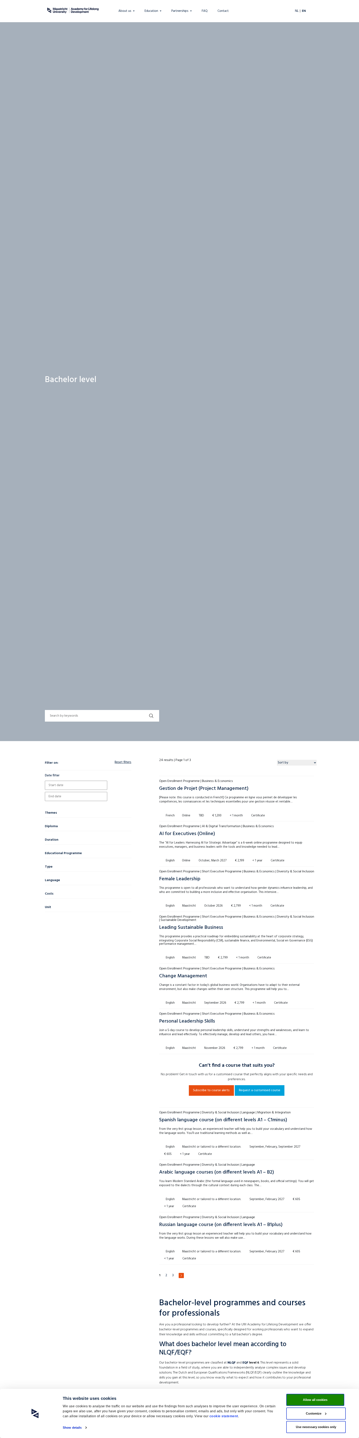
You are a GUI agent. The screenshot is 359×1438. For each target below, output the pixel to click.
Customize (313, 1413)
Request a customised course (259, 1090)
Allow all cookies (315, 1399)
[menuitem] (3, 3)
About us (124, 11)
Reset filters (123, 762)
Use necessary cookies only (316, 1427)
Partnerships (179, 11)
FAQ (205, 11)
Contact (223, 11)
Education (151, 11)
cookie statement (223, 1416)
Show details (72, 1427)
